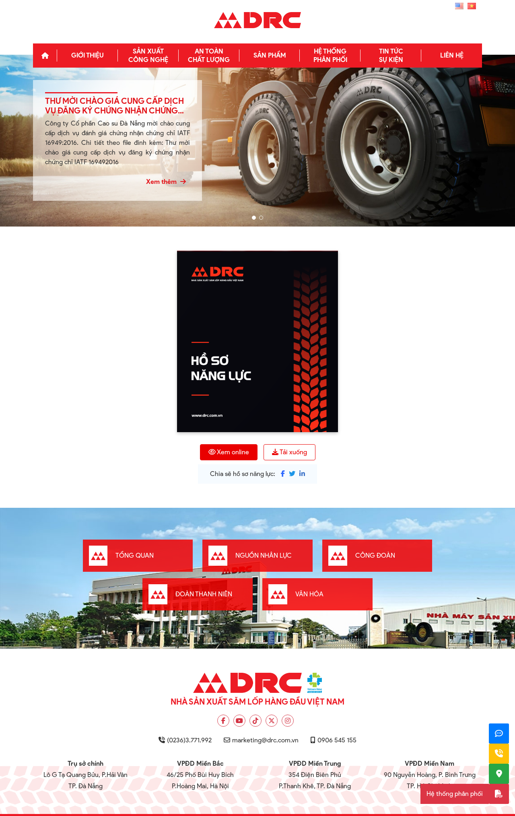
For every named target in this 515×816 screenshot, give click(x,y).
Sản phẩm (269, 55)
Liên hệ (452, 55)
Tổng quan (134, 555)
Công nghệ (148, 55)
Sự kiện (391, 55)
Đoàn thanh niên (203, 594)
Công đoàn (375, 555)
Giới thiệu (87, 55)
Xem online (233, 452)
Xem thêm (162, 181)
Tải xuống (293, 452)
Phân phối (330, 55)
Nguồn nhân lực (263, 555)
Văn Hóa (309, 594)
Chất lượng (209, 55)
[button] (254, 218)
